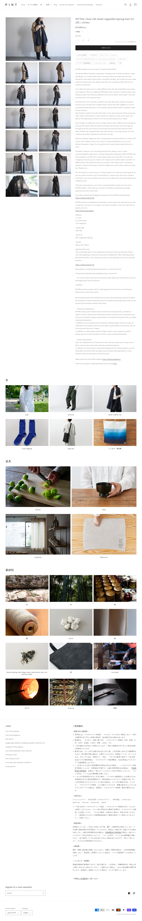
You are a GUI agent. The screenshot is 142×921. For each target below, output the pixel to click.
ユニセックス (100, 63)
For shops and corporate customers (18, 762)
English (25, 913)
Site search (9, 739)
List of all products (12, 731)
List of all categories (13, 735)
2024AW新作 (82, 55)
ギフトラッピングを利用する (125, 42)
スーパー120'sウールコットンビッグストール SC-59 (96, 59)
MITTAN (94, 55)
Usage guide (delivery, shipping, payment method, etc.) (25, 743)
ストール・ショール (109, 55)
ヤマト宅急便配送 (84, 63)
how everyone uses (12, 759)
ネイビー (123, 59)
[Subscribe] (43, 893)
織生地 (112, 63)
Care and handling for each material (19, 751)
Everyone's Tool (11, 755)
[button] (42, 4)
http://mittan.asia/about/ (111, 359)
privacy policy (10, 766)
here (115, 364)
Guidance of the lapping (14, 747)
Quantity (78, 36)
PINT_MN (123, 914)
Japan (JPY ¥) (11, 913)
